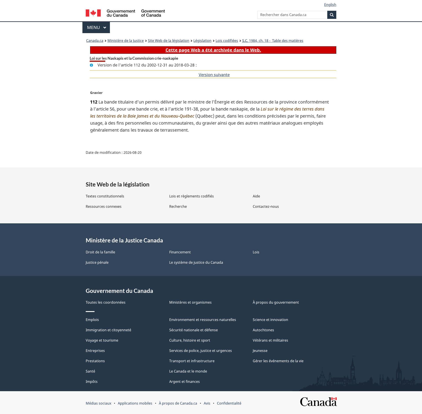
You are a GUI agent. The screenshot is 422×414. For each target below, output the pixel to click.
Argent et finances (184, 381)
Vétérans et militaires (270, 340)
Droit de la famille (100, 252)
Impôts (92, 381)
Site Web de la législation (168, 40)
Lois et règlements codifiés (191, 196)
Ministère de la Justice (125, 40)
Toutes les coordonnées (106, 302)
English (330, 4)
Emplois (92, 319)
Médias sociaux (98, 403)
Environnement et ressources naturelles (202, 319)
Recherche (178, 206)
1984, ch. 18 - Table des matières (272, 40)
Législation (202, 40)
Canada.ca (94, 40)
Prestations (95, 360)
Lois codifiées (227, 40)
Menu (98, 27)
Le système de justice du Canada (196, 262)
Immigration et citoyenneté (108, 330)
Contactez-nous (266, 206)
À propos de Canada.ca (178, 403)
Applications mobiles (135, 403)
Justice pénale (97, 262)
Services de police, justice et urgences (200, 350)
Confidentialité (229, 403)
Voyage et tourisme (102, 340)
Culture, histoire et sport (189, 340)
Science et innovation (270, 319)
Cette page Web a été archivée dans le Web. (213, 50)
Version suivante (214, 74)
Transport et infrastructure (192, 360)
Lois (256, 252)
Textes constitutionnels (105, 196)
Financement (180, 252)
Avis (207, 403)
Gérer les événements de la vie (278, 360)
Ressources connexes (104, 206)
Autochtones (263, 330)
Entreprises (95, 350)
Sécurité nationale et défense (193, 330)
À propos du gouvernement (276, 302)
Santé (90, 371)
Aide (256, 196)
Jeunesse (260, 350)
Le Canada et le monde (188, 371)
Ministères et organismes (190, 302)
